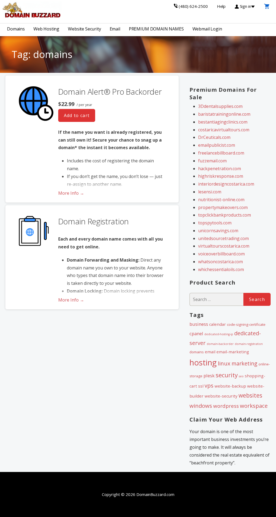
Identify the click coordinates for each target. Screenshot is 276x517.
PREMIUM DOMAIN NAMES (156, 29)
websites (250, 395)
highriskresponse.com (220, 176)
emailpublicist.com (216, 145)
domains (196, 352)
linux (224, 363)
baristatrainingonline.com (224, 114)
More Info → (71, 193)
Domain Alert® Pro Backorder (110, 91)
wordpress (226, 405)
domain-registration (249, 344)
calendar (217, 324)
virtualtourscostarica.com (223, 246)
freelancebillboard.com (221, 153)
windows (200, 405)
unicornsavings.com (218, 231)
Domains (16, 29)
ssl (200, 386)
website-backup (230, 386)
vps (209, 385)
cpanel (196, 333)
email (210, 351)
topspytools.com (215, 223)
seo (241, 376)
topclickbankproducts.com (224, 215)
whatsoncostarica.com (220, 262)
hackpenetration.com (219, 169)
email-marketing (232, 351)
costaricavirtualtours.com (223, 130)
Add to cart (77, 115)
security (227, 375)
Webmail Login (207, 29)
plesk (209, 375)
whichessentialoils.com (221, 269)
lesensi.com (209, 192)
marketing (244, 363)
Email (115, 29)
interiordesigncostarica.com (226, 184)
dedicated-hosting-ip (218, 334)
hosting (203, 362)
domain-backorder (220, 344)
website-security (221, 396)
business (198, 324)
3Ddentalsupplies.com (220, 106)
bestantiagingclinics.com (222, 122)
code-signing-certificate (246, 324)
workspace (254, 405)
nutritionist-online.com (221, 200)
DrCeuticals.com (214, 137)
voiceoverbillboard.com (221, 254)
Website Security (84, 29)
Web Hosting (46, 29)
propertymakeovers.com (223, 207)
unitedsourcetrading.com (223, 238)
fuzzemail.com (212, 161)
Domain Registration (93, 221)
